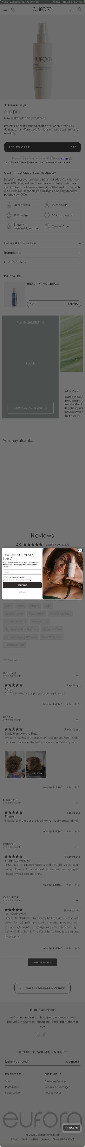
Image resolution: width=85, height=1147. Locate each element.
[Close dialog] (80, 550)
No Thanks (22, 592)
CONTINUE (22, 585)
